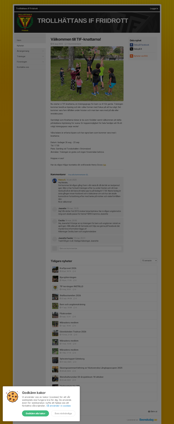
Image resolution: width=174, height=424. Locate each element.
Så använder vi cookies (58, 405)
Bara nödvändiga (63, 413)
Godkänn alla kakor (35, 413)
